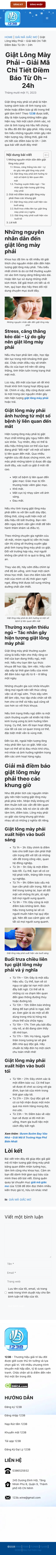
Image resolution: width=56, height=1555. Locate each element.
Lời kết (13, 222)
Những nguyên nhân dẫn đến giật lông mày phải (27, 161)
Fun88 (43, 1546)
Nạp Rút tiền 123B (16, 1424)
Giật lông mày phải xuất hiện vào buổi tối (31, 217)
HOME (9, 37)
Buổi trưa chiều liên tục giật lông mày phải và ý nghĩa (30, 210)
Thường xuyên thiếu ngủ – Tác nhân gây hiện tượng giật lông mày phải (29, 187)
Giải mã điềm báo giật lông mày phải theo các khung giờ (27, 196)
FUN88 (34, 1546)
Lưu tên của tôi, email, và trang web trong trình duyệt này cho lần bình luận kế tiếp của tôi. (29, 1292)
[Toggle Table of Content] (44, 155)
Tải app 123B (13, 1441)
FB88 (26, 1546)
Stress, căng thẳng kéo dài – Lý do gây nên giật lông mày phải (30, 169)
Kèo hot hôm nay (32, 1550)
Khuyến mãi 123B (15, 1432)
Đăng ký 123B (13, 1407)
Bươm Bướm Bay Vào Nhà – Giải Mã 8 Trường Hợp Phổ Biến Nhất (26, 1137)
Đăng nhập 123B (15, 1415)
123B (8, 1357)
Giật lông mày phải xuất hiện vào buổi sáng (30, 203)
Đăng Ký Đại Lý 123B (17, 1449)
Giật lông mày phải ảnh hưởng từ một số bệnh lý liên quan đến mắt (30, 177)
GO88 (18, 1550)
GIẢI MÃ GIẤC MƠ (26, 37)
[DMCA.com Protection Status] (16, 1387)
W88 (18, 1546)
